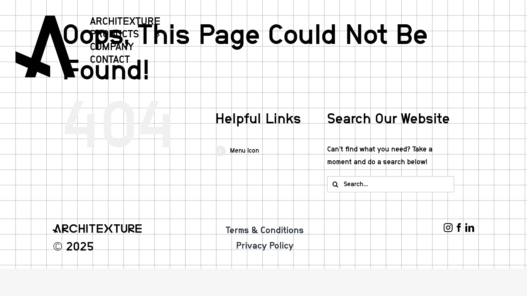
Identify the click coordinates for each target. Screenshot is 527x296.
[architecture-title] (97, 227)
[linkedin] (469, 227)
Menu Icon (244, 151)
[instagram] (448, 227)
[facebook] (458, 227)
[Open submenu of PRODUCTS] (154, 34)
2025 (80, 247)
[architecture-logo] (45, 18)
